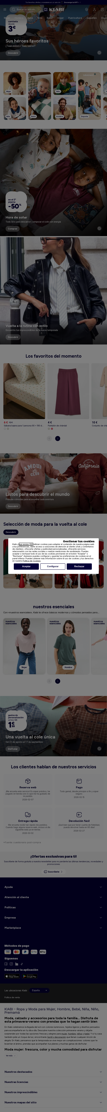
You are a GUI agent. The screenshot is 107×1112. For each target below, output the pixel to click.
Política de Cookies (32, 561)
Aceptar (26, 566)
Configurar (53, 566)
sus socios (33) (26, 544)
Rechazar (79, 566)
